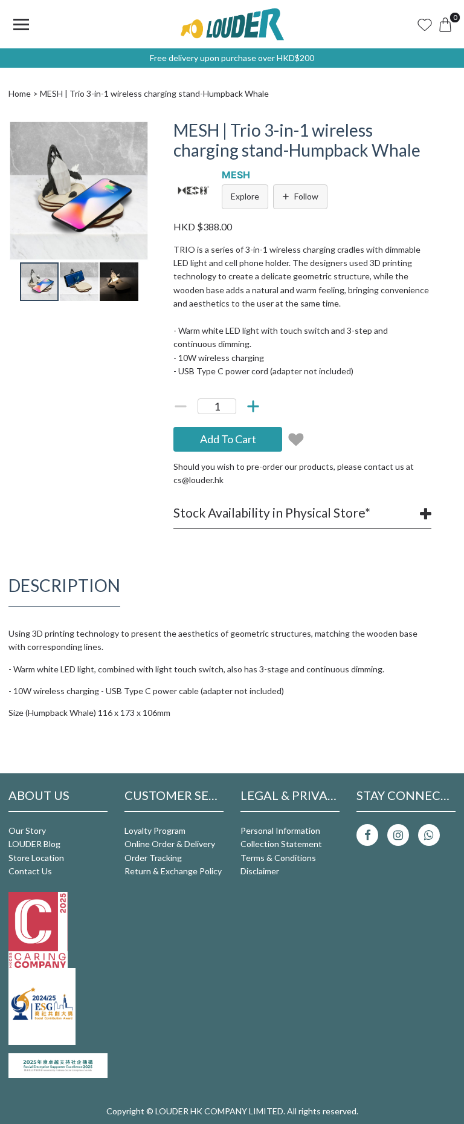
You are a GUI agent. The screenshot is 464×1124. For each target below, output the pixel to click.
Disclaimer (259, 871)
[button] (138, 131)
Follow (306, 196)
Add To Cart (228, 439)
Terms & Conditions (278, 858)
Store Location (36, 858)
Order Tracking (153, 858)
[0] (445, 24)
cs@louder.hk (198, 480)
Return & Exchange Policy (173, 871)
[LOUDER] (232, 24)
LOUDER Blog (34, 844)
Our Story (27, 830)
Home (19, 93)
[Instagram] (398, 835)
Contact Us (30, 871)
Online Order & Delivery (169, 844)
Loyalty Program (154, 830)
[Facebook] (367, 835)
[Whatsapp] (429, 835)
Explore (245, 196)
